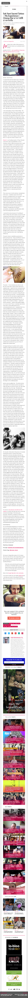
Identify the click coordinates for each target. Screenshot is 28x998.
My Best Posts (7, 625)
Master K (5, 140)
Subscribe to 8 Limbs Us (14, 659)
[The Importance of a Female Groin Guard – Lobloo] (14, 767)
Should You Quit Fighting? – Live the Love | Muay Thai (7, 995)
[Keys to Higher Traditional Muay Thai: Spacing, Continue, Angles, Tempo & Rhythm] (14, 792)
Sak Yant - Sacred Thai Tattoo (10, 626)
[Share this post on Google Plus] (12, 633)
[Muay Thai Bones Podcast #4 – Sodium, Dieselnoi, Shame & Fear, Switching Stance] (14, 881)
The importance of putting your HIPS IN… (19, 913)
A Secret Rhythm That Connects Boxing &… (8, 913)
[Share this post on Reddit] (22, 633)
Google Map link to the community (15, 573)
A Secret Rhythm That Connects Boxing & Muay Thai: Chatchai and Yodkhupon (13, 728)
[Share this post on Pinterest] (16, 633)
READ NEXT (25, 993)
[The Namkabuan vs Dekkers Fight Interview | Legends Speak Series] (14, 857)
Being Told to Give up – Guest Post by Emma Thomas (21, 995)
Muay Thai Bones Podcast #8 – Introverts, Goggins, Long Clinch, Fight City (12, 867)
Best (8, 807)
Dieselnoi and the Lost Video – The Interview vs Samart (13, 830)
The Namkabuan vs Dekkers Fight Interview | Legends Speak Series (13, 855)
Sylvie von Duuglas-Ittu (9, 41)
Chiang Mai (11, 623)
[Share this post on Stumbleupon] (19, 633)
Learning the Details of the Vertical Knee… (8, 932)
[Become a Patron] (14, 713)
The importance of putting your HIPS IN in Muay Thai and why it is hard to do (13, 740)
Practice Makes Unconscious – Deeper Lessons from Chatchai (12, 802)
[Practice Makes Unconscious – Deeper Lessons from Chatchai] (14, 804)
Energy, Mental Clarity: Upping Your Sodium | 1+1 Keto (13, 891)
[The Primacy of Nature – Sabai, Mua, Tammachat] (14, 820)
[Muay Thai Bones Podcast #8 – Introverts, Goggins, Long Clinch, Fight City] (14, 869)
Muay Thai (17, 623)
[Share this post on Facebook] (5, 633)
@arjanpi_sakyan (14, 550)
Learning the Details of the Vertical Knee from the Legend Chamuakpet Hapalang (13, 752)
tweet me (20, 575)
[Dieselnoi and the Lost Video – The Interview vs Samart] (14, 832)
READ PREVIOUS (4, 993)
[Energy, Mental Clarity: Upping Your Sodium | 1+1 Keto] (14, 894)
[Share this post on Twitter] (9, 633)
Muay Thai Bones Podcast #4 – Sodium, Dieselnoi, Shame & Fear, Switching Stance (13, 879)
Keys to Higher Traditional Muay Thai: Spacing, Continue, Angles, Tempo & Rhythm (12, 789)
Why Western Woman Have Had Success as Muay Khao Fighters (12, 777)
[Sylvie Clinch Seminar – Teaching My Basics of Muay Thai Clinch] (14, 845)
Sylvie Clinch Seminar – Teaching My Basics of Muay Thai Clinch (13, 842)
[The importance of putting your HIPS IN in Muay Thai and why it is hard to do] (14, 743)
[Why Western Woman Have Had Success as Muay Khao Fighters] (14, 779)
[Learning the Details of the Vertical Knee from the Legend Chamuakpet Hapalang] (14, 755)
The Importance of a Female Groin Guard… (19, 932)
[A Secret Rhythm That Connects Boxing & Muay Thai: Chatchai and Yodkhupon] (14, 730)
